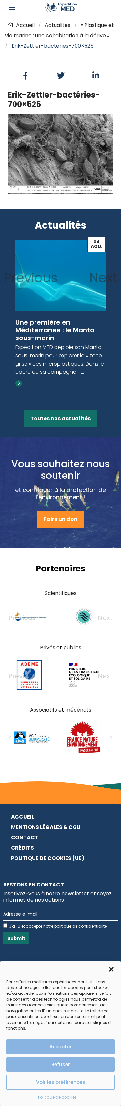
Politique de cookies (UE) (47, 858)
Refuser (60, 1064)
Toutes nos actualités (60, 418)
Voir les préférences (60, 1082)
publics (72, 647)
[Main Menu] (12, 7)
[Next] (111, 738)
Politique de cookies (57, 1097)
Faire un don (60, 519)
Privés (47, 647)
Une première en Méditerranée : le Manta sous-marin (55, 330)
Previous (31, 277)
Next (103, 277)
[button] (111, 969)
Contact (24, 837)
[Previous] (10, 738)
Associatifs (43, 710)
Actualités (57, 25)
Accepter (60, 1046)
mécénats (78, 710)
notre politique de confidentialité (75, 926)
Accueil (25, 25)
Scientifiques (60, 593)
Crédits (22, 848)
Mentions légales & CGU (46, 827)
